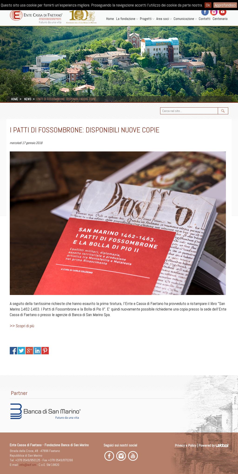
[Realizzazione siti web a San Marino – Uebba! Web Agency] (222, 445)
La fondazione (125, 18)
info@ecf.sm (27, 465)
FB (13, 350)
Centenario (220, 18)
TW (21, 350)
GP (29, 350)
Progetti (146, 18)
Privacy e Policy (185, 445)
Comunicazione (184, 18)
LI (37, 350)
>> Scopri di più (22, 325)
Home (110, 18)
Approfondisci (225, 5)
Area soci (162, 18)
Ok (208, 5)
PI (45, 350)
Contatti (204, 18)
